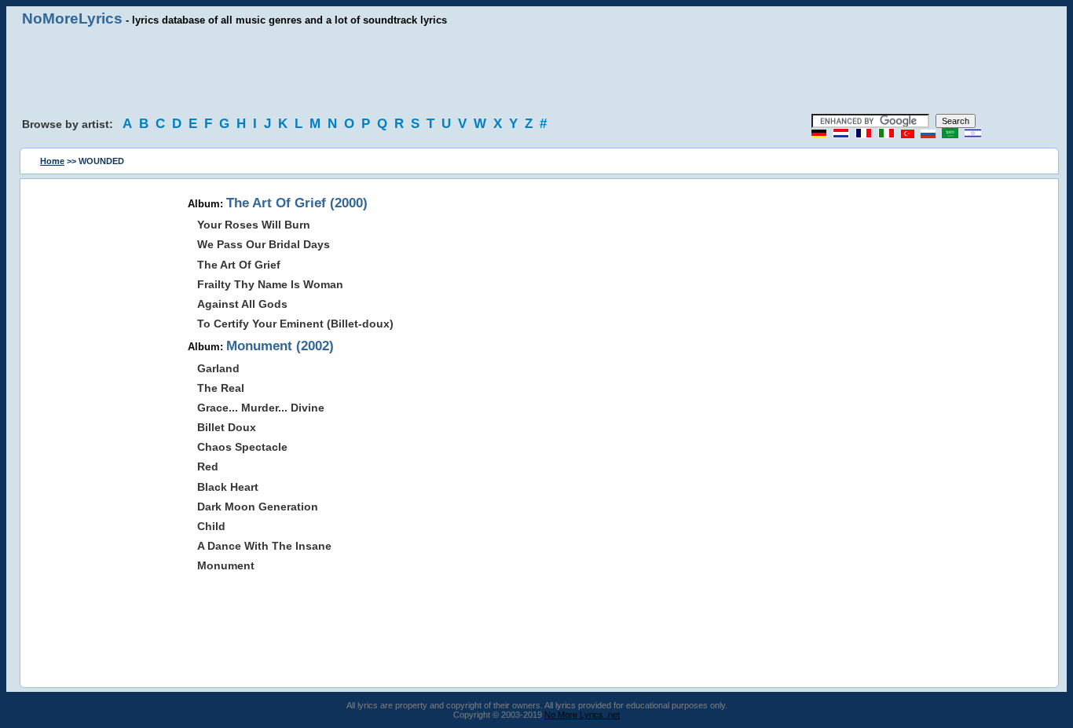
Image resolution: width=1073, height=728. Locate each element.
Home (52, 161)
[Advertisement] (536, 70)
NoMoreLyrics (72, 18)
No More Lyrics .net (582, 714)
